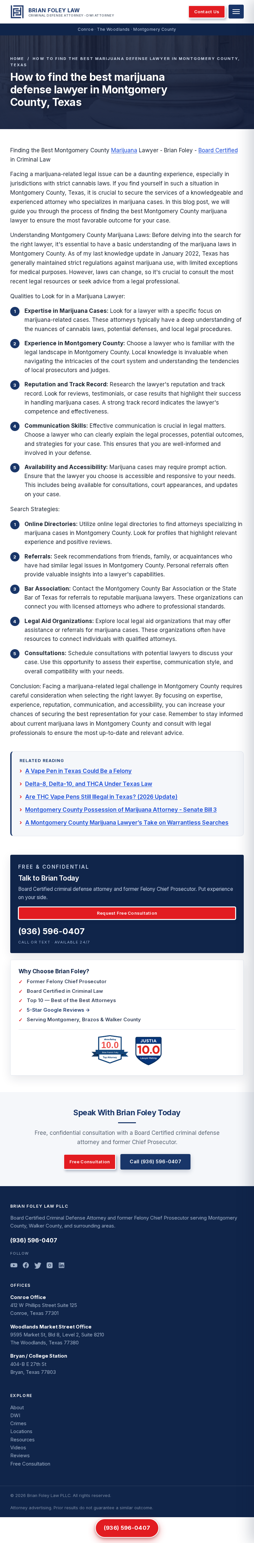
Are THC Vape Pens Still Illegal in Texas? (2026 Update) (101, 797)
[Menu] (236, 12)
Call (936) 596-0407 (155, 1162)
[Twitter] (37, 1266)
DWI (15, 1416)
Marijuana (124, 150)
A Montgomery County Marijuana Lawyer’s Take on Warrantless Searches (127, 822)
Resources (22, 1440)
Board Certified (218, 150)
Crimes (18, 1423)
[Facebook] (25, 1266)
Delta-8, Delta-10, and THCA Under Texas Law (88, 784)
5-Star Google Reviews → (58, 1010)
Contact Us (207, 11)
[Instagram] (49, 1266)
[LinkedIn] (61, 1266)
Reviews (20, 1456)
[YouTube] (14, 1266)
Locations (21, 1431)
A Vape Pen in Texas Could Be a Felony (78, 771)
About (17, 1408)
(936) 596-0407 (51, 931)
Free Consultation (89, 1161)
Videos (18, 1448)
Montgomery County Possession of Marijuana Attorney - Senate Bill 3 (121, 809)
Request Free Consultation (127, 913)
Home (17, 58)
